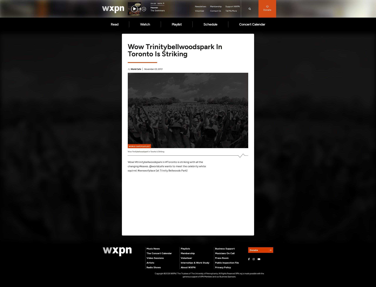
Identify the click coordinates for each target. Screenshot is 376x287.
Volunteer (199, 11)
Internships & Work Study (195, 262)
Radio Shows (154, 267)
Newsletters (200, 6)
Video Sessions (155, 258)
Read (114, 24)
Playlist (177, 24)
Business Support (225, 248)
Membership (216, 6)
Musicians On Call (225, 253)
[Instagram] (254, 259)
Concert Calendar (252, 24)
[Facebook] (249, 259)
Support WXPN (232, 6)
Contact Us (215, 11)
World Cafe (136, 69)
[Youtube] (259, 259)
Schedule (210, 24)
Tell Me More (231, 11)
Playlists (185, 248)
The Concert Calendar (159, 253)
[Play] (134, 9)
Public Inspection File (227, 262)
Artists (150, 262)
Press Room (222, 258)
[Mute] (144, 9)
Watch (145, 24)
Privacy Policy (223, 267)
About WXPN (188, 267)
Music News (153, 248)
